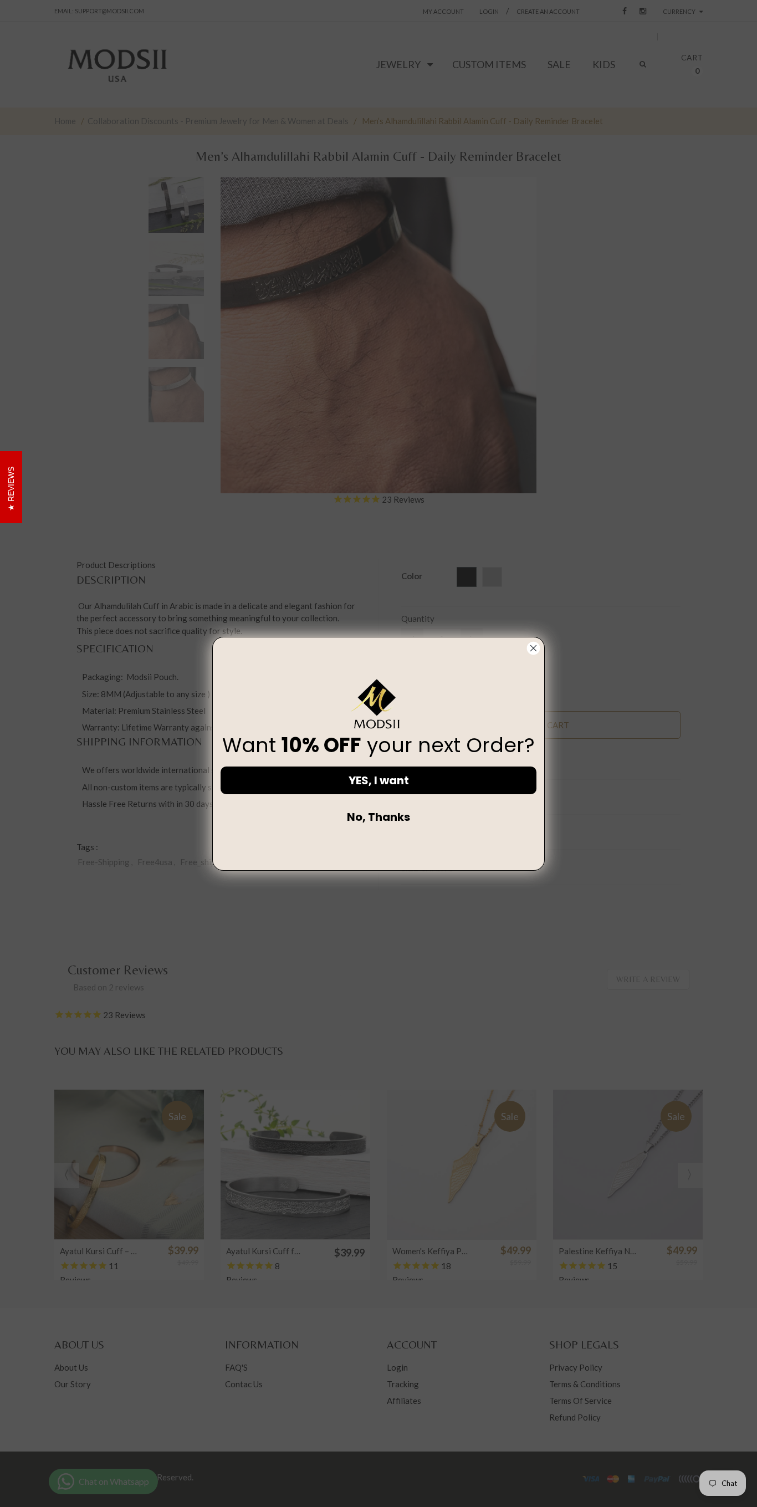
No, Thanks (378, 817)
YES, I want (379, 780)
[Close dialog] (533, 648)
